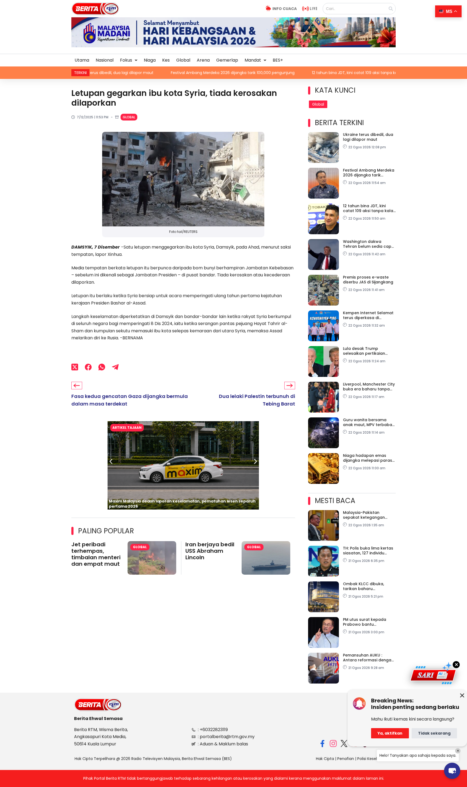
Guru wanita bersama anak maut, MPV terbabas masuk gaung (368, 422)
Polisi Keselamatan (374, 758)
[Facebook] (88, 367)
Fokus (126, 60)
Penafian (345, 758)
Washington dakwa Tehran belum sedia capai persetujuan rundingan (369, 244)
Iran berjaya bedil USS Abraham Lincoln (209, 551)
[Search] (390, 8)
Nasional (105, 60)
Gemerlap (227, 60)
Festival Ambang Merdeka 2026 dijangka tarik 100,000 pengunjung (190, 72)
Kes (166, 60)
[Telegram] (115, 367)
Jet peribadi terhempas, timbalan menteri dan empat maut (96, 554)
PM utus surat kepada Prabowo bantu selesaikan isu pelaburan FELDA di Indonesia (367, 622)
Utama (82, 60)
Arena (203, 60)
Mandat (253, 60)
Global (183, 60)
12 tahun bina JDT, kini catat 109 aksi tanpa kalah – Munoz (323, 72)
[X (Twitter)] (74, 367)
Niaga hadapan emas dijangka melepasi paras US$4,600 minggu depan (367, 458)
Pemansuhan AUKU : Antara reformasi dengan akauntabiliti (368, 657)
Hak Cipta (325, 758)
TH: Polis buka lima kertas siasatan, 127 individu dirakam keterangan (368, 550)
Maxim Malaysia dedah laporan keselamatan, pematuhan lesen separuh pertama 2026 (182, 503)
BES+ (278, 60)
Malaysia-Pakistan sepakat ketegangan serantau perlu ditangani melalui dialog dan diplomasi (367, 515)
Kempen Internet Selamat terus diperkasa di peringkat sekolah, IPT (368, 315)
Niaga (150, 60)
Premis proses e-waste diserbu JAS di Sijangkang (368, 279)
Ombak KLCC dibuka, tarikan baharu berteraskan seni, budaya (368, 586)
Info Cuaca (284, 8)
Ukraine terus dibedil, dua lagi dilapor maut (368, 137)
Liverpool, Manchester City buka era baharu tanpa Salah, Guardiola (369, 386)
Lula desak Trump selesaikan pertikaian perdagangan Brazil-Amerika (364, 351)
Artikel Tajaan (127, 427)
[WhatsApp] (101, 367)
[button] (129, 60)
